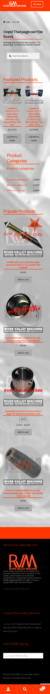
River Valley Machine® (17, 185)
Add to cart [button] (23, 279)
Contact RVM (9, 623)
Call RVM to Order (12, 138)
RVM (8, 22)
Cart (38, 687)
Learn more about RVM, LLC (16, 588)
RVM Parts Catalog (16, 190)
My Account (8, 689)
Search (25, 689)
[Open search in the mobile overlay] (23, 655)
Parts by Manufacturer (17, 179)
